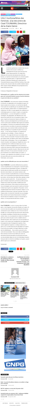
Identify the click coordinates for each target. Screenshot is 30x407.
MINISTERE (3, 291)
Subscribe (26, 322)
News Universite (4, 15)
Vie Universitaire (12, 15)
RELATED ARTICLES (9, 282)
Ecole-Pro (13, 14)
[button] (27, 8)
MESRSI (12, 291)
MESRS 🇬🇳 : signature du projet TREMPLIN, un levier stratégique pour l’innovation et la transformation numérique (14, 295)
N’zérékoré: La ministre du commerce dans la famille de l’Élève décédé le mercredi (7, 259)
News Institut (19, 14)
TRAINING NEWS (24, 403)
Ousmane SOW (5, 28)
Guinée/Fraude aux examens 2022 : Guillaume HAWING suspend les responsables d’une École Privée (14, 394)
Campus (8, 14)
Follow (26, 319)
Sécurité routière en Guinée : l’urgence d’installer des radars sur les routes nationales (5, 294)
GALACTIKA (17, 403)
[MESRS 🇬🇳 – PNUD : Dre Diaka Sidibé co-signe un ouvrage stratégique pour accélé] (24, 288)
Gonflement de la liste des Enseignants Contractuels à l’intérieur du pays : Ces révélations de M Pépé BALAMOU (23, 260)
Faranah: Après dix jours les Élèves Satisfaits (12, 377)
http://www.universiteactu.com (15, 278)
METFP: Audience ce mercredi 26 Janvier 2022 (12, 388)
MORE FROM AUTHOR (20, 282)
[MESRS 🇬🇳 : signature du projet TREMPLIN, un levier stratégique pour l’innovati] (15, 288)
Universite (3, 14)
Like (27, 316)
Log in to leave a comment (7, 307)
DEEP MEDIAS (5, 403)
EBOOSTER (11, 403)
